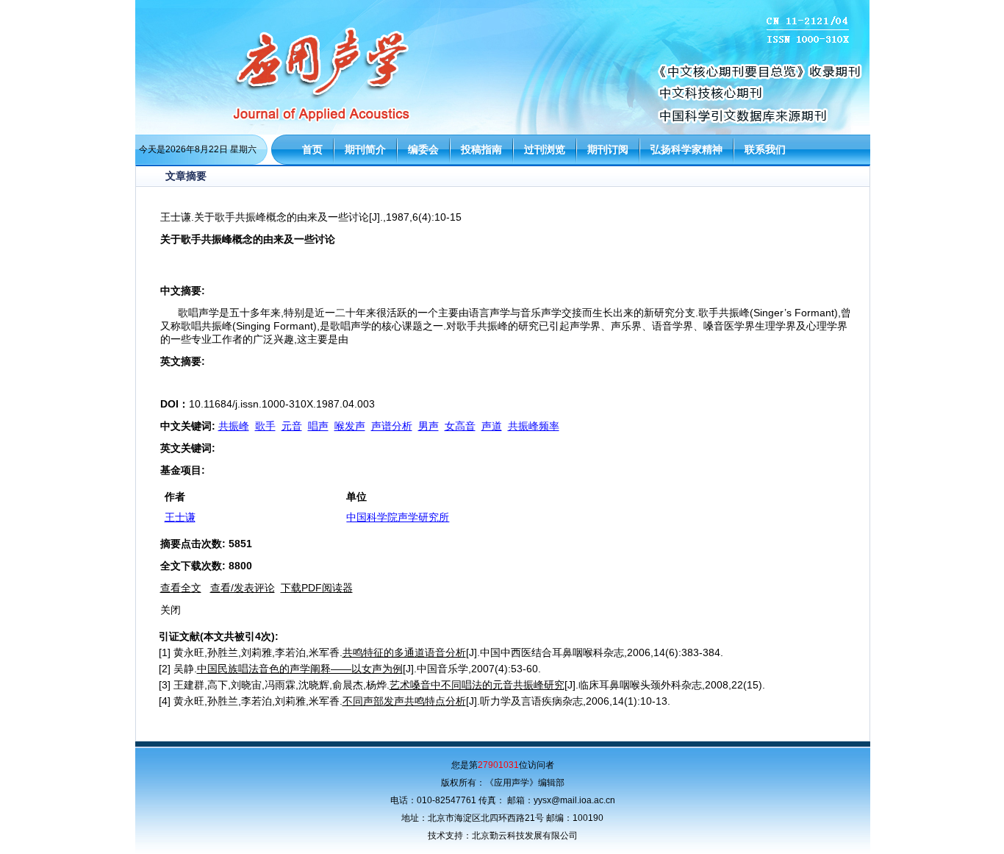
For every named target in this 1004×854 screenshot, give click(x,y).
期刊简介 (365, 149)
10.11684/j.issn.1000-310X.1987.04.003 (282, 404)
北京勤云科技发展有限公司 (525, 835)
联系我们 (765, 149)
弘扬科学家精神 (686, 149)
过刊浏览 (544, 149)
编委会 (423, 149)
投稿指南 (481, 149)
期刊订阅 (607, 149)
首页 (312, 149)
